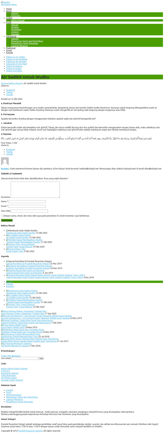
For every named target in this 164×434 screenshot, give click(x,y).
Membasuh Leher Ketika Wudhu (20, 233)
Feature (14, 13)
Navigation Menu (9, 4)
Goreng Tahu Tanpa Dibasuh (19, 247)
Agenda (14, 39)
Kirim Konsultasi (13, 395)
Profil (8, 23)
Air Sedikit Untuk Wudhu (17, 237)
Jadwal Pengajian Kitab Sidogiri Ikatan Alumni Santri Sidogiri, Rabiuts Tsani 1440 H (44, 277)
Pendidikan (16, 29)
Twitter (9, 92)
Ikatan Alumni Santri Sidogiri (14, 368)
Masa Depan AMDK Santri (13, 327)
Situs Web (5, 211)
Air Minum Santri (9, 378)
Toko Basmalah (8, 375)
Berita (9, 11)
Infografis (15, 16)
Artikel (9, 18)
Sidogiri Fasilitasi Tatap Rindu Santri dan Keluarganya (26, 323)
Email (4, 206)
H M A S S (5, 371)
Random (10, 286)
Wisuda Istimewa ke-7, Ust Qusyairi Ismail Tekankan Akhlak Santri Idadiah (35, 318)
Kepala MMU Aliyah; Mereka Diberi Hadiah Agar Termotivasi (29, 341)
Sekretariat (11, 36)
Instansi (15, 32)
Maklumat (11, 48)
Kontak (9, 52)
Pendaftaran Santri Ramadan (24, 43)
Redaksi (5, 168)
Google (9, 94)
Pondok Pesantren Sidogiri (30, 431)
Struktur (15, 27)
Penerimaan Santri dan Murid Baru (27, 41)
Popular (9, 284)
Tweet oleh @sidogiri (11, 356)
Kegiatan (15, 34)
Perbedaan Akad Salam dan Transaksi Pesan (21, 332)
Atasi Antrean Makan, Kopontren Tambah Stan (22, 313)
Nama (4, 201)
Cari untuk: (6, 358)
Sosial (9, 50)
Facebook (10, 90)
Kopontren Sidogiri (10, 373)
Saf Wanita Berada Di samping (15, 346)
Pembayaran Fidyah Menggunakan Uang (19, 336)
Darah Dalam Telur (15, 251)
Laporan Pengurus (19, 46)
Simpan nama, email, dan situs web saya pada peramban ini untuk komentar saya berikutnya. (47, 216)
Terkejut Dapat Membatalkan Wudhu (23, 242)
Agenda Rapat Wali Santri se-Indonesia (24, 273)
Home (9, 9)
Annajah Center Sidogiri (12, 380)
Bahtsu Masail (17, 20)
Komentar (5, 197)
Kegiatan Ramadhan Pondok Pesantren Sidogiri (28, 268)
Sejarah (14, 25)
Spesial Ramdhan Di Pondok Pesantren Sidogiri (28, 263)
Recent (9, 282)
